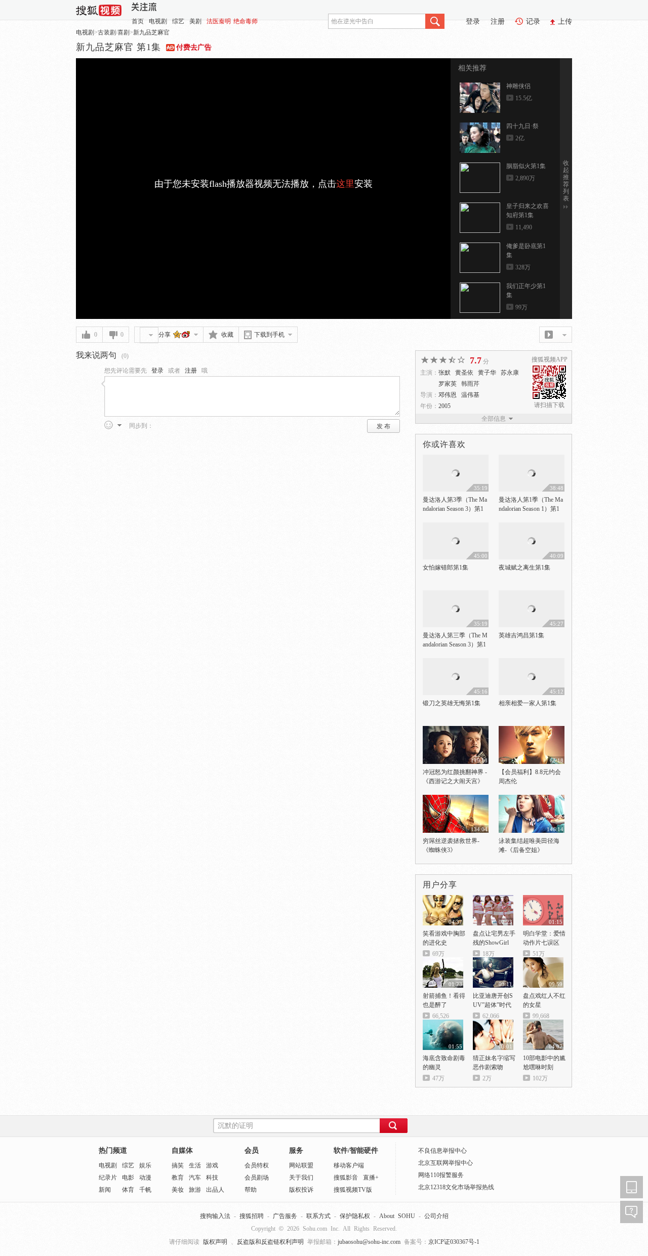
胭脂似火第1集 (526, 166)
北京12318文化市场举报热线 (456, 1187)
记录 (533, 21)
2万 (487, 1078)
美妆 (178, 1189)
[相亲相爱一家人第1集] (531, 662)
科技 (212, 1177)
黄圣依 (464, 372)
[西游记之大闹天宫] (456, 730)
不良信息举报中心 (442, 1150)
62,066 (490, 1016)
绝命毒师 (245, 21)
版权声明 (215, 1241)
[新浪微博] (186, 334)
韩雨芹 (470, 383)
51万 (539, 953)
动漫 (145, 1177)
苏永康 (510, 372)
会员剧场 (257, 1177)
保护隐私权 (355, 1216)
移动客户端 (349, 1165)
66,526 (440, 1016)
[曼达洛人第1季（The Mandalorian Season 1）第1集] (531, 459)
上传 (565, 21)
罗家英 (447, 383)
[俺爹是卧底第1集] (480, 257)
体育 (128, 1189)
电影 (128, 1177)
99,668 (541, 1016)
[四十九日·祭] (480, 137)
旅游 (195, 1189)
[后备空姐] (531, 799)
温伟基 (470, 394)
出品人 (215, 1189)
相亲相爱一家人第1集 (527, 703)
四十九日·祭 (522, 126)
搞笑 (178, 1165)
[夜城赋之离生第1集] (531, 527)
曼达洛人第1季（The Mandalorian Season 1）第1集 (531, 508)
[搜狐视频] (99, 9)
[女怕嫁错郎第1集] (456, 527)
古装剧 (107, 32)
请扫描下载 (549, 405)
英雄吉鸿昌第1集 (521, 635)
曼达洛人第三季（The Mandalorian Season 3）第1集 (455, 644)
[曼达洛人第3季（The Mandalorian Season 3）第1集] (456, 459)
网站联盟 (301, 1165)
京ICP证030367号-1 (453, 1241)
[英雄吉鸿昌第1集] (531, 594)
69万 (438, 953)
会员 (252, 1150)
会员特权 (257, 1165)
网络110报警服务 (441, 1175)
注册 (498, 21)
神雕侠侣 (518, 86)
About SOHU (397, 1216)
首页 (138, 21)
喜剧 (123, 32)
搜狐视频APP (550, 359)
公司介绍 (436, 1216)
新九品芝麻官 (151, 32)
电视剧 (158, 21)
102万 (540, 1078)
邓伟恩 (447, 394)
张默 (444, 372)
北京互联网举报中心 (445, 1162)
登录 (473, 21)
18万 (488, 953)
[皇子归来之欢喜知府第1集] (480, 217)
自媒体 (182, 1150)
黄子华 (487, 372)
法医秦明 (219, 21)
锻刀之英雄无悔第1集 (451, 703)
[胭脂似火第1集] (480, 177)
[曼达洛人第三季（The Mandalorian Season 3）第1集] (456, 594)
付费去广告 (194, 47)
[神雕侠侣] (480, 98)
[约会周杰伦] (531, 730)
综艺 (178, 21)
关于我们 (301, 1177)
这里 (345, 184)
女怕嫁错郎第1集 (445, 567)
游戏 (212, 1165)
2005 (444, 406)
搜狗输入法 (215, 1216)
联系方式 (318, 1216)
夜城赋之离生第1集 (524, 567)
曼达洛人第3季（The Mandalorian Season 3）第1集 (455, 508)
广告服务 (285, 1216)
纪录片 (108, 1177)
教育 (178, 1177)
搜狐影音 (346, 1177)
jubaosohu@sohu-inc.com (369, 1241)
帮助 (251, 1189)
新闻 (105, 1189)
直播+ (371, 1177)
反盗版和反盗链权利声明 (270, 1241)
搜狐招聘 (251, 1216)
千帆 (145, 1189)
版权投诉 (301, 1189)
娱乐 (145, 1165)
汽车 (195, 1177)
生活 (195, 1165)
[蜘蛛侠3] (456, 799)
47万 (438, 1078)
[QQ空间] (177, 334)
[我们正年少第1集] (480, 297)
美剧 (195, 21)
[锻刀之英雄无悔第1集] (456, 662)
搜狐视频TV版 (353, 1189)
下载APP (631, 1187)
